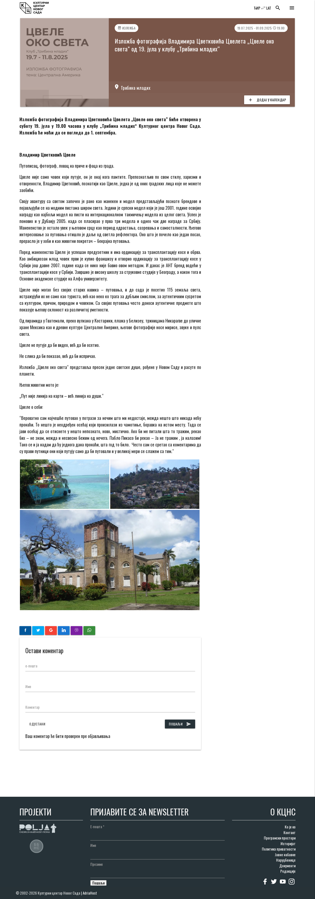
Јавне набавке (285, 854)
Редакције (288, 871)
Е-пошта (97, 826)
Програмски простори (280, 837)
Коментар (32, 707)
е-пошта (31, 665)
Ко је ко (290, 826)
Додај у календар (267, 99)
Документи (287, 865)
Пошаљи (180, 723)
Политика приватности (279, 849)
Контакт (290, 832)
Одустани (37, 723)
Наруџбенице (286, 860)
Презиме (96, 864)
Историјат (288, 843)
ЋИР (257, 8)
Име (28, 686)
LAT (268, 8)
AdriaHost (90, 893)
